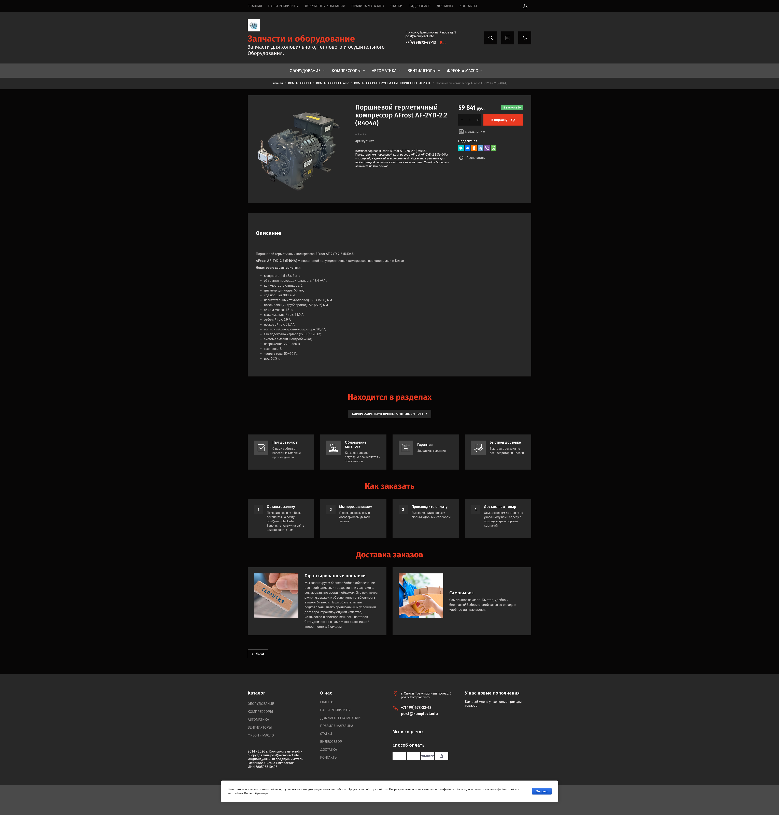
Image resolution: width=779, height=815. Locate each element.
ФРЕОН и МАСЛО (462, 70)
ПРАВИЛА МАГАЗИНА (367, 6)
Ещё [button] (443, 43)
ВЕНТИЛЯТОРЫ (422, 70)
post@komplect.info (419, 713)
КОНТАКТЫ (468, 6)
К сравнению (475, 131)
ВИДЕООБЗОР (419, 6)
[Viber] (487, 148)
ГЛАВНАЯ (255, 6)
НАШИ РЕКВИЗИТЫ (283, 6)
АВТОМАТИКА (384, 70)
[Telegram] (480, 148)
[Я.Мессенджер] (461, 148)
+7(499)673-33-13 (421, 42)
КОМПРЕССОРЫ (346, 70)
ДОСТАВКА (445, 6)
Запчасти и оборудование (301, 38)
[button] (525, 6)
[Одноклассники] (474, 148)
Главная (277, 83)
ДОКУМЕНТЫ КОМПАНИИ (325, 6)
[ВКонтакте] (467, 148)
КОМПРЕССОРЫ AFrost (332, 83)
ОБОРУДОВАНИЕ (305, 70)
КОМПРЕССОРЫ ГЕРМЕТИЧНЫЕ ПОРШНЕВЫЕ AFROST (392, 83)
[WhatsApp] (493, 148)
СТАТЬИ (396, 6)
